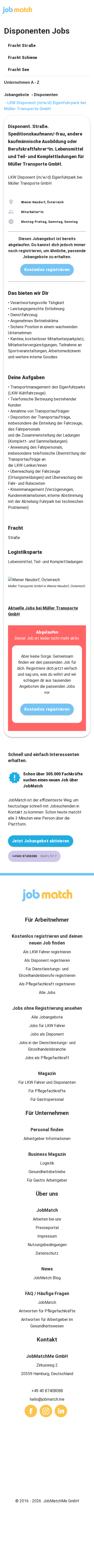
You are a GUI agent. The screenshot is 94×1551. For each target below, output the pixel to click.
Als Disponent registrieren (47, 960)
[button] (47, 46)
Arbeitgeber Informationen (47, 1138)
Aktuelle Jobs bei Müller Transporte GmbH (43, 611)
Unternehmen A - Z (21, 82)
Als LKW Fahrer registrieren (47, 952)
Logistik (47, 1163)
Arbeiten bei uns (47, 1219)
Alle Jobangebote (47, 1017)
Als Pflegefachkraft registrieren (47, 984)
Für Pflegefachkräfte (47, 1091)
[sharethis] (31, 1411)
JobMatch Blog (47, 1277)
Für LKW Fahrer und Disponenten (47, 1082)
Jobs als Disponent (47, 1034)
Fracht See (18, 69)
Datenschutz (47, 1253)
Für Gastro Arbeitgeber (47, 1180)
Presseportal (47, 1227)
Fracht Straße (22, 45)
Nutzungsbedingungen (47, 1244)
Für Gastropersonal (47, 1099)
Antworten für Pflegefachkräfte (47, 1311)
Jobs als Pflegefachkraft (47, 1057)
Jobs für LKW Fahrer (47, 1025)
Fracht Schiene (22, 57)
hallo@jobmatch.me (47, 1399)
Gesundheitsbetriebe (47, 1171)
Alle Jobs (47, 992)
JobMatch (47, 1302)
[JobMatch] (17, 10)
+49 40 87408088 (47, 1390)
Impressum (47, 1236)
